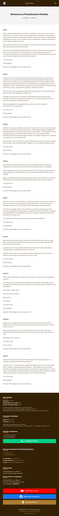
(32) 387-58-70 (15, 458)
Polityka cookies (35, 511)
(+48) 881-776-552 (19, 460)
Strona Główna (29, 3)
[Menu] (55, 3)
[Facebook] (4, 3)
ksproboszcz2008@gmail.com (15, 462)
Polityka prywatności (25, 511)
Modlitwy (34, 17)
